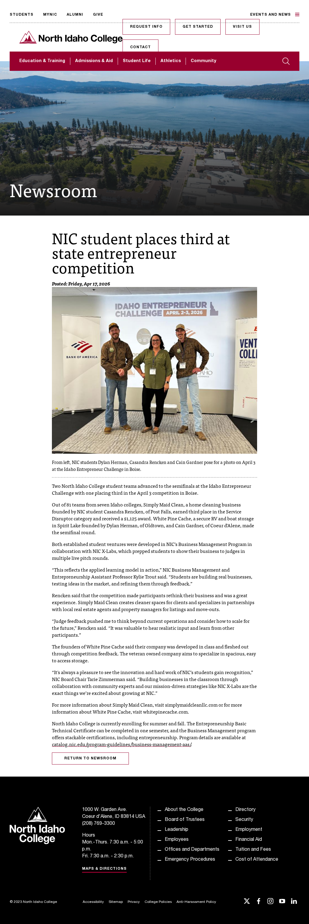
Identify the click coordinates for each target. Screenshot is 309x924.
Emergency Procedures (190, 859)
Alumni (75, 15)
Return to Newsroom (90, 758)
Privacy (134, 902)
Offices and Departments (192, 849)
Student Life (137, 61)
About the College (184, 810)
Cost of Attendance (256, 859)
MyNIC (50, 15)
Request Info (146, 27)
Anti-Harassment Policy (196, 902)
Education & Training (42, 61)
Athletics (171, 61)
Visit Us (242, 27)
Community (203, 61)
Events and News (270, 15)
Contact (140, 47)
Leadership (176, 830)
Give (98, 15)
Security (244, 820)
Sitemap (116, 902)
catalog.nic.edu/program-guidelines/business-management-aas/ (121, 744)
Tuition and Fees (253, 849)
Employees (177, 839)
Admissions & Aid (94, 61)
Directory (245, 810)
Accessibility (93, 902)
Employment (248, 830)
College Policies (158, 902)
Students (21, 15)
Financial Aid (248, 839)
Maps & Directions (104, 869)
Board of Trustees (185, 820)
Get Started (198, 27)
